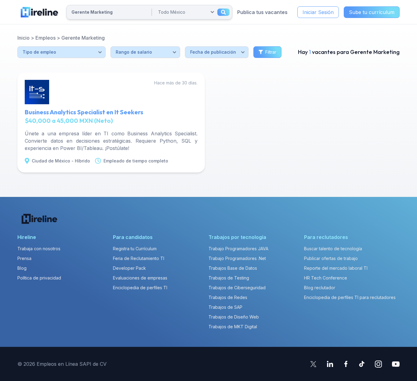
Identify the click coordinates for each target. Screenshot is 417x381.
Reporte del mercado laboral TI (336, 268)
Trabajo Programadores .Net (237, 258)
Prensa (24, 258)
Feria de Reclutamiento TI (138, 258)
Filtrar (270, 52)
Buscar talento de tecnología (333, 248)
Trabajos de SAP (225, 307)
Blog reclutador (319, 287)
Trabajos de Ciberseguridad (237, 287)
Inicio (23, 38)
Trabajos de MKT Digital (233, 326)
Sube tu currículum (371, 12)
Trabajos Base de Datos (233, 268)
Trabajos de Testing (229, 277)
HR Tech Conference (325, 277)
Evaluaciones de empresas (140, 277)
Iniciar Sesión (318, 12)
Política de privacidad (39, 277)
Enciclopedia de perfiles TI (140, 287)
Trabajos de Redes (228, 297)
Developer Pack (129, 268)
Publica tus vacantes (262, 12)
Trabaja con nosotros (38, 248)
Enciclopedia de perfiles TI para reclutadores (350, 297)
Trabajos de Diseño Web (234, 316)
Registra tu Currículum (135, 248)
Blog (22, 268)
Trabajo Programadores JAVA (238, 248)
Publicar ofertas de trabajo (331, 258)
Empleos (45, 38)
